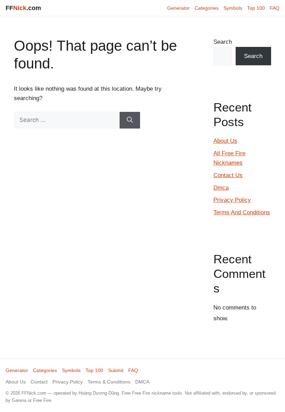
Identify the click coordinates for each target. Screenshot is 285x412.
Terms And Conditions (241, 212)
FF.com (23, 8)
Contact (39, 382)
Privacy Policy (232, 200)
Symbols (232, 8)
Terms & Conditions (109, 382)
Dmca (221, 187)
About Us (225, 141)
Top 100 (256, 8)
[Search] (130, 120)
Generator (178, 8)
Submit (115, 370)
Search (222, 42)
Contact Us (228, 175)
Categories (207, 8)
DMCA (142, 382)
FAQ (274, 8)
